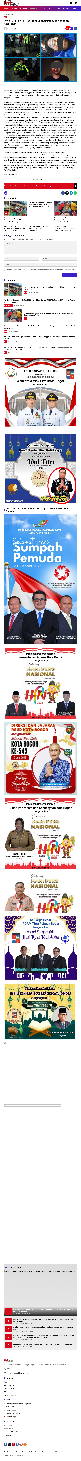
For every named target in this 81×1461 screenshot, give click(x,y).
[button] (66, 3)
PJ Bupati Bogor (11, 1407)
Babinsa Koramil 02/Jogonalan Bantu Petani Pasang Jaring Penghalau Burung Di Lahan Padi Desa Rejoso (14, 228)
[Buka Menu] (71, 3)
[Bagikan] (75, 28)
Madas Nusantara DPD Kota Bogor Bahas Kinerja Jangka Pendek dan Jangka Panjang (43, 1328)
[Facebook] (63, 193)
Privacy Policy (9, 1435)
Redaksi (11, 28)
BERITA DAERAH (9, 1385)
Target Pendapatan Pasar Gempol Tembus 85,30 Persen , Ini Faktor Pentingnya (15, 220)
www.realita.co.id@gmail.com (18, 1373)
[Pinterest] (13, 1444)
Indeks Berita (8, 1429)
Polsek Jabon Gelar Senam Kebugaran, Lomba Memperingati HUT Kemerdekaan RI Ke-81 (64, 220)
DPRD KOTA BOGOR (13, 1413)
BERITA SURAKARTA (10, 1395)
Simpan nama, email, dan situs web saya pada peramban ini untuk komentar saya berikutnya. (41, 270)
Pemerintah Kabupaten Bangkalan (18, 1404)
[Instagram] (21, 1444)
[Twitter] (67, 193)
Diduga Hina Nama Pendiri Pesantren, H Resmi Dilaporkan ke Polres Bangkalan (43, 1344)
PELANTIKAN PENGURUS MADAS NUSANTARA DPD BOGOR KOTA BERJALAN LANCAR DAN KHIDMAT (43, 1320)
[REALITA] (12, 3)
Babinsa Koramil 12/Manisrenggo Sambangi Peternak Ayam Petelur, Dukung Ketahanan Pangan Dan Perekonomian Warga (64, 228)
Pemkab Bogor (11, 1410)
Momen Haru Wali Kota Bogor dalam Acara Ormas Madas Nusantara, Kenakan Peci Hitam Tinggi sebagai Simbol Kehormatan (43, 1336)
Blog (5, 17)
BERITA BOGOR (9, 1388)
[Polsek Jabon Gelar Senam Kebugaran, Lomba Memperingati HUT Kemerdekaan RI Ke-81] (65, 208)
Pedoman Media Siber (12, 1432)
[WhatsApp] (75, 193)
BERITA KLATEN (8, 305)
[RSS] (25, 1444)
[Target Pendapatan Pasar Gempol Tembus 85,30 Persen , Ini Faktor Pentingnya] (15, 208)
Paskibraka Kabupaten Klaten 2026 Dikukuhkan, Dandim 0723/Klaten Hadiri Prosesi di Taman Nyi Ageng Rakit (40, 204)
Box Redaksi (8, 1425)
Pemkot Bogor (11, 1417)
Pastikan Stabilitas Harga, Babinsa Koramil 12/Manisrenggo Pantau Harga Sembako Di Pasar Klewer (39, 228)
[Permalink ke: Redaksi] (6, 29)
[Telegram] (71, 193)
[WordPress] (17, 1444)
